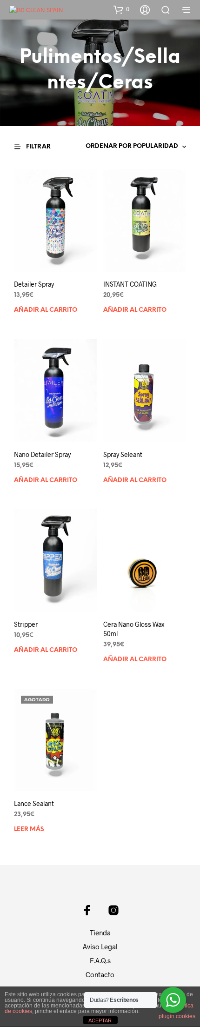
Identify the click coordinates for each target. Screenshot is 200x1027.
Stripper (26, 624)
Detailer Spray (34, 284)
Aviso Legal (100, 946)
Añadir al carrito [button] (45, 310)
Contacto (100, 974)
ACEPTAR (100, 1020)
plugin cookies (177, 1016)
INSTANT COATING (130, 284)
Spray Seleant (122, 454)
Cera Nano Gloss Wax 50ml (133, 629)
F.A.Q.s (100, 960)
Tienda (100, 932)
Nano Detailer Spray (42, 454)
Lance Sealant (34, 803)
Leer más (29, 829)
